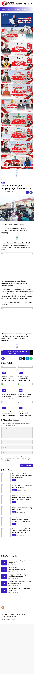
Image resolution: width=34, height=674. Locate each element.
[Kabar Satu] (11, 3)
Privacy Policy (11, 616)
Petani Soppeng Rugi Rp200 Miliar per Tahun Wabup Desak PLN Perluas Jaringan (25, 414)
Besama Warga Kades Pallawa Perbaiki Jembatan (24, 378)
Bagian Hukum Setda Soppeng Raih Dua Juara (25, 396)
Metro (3, 182)
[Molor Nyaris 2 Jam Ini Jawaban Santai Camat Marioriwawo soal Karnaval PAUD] (8, 405)
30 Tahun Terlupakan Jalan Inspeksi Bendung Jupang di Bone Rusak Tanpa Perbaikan (8, 396)
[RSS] (2, 607)
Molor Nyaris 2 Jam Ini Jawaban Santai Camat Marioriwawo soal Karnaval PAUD (8, 414)
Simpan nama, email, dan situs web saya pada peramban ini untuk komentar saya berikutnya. (17, 459)
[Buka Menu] (28, 4)
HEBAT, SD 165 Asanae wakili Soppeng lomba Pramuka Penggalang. (17, 569)
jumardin (3, 191)
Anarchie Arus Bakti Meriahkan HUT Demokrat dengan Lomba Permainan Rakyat (7, 378)
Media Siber (21, 614)
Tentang (4, 614)
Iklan (3, 616)
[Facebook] (20, 358)
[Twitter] (23, 358)
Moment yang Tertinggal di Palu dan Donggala (20, 562)
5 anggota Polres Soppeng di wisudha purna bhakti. (18, 576)
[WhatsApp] (31, 358)
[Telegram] (27, 358)
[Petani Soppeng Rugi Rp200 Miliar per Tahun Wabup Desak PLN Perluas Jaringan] (25, 405)
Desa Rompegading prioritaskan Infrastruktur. (19, 589)
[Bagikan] (31, 192)
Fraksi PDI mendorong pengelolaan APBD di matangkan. (19, 582)
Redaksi (12, 614)
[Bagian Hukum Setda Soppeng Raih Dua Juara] (25, 388)
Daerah (21, 373)
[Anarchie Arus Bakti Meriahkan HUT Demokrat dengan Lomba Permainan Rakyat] (8, 370)
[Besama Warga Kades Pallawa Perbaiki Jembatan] (25, 370)
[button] (25, 4)
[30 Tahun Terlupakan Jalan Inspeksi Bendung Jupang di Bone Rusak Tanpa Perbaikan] (8, 388)
